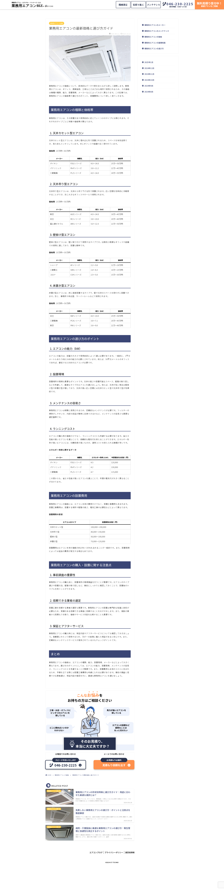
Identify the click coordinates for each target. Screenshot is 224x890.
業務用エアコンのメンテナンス (156, 31)
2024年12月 (149, 68)
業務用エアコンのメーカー (154, 25)
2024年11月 (149, 74)
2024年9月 (148, 85)
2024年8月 (148, 91)
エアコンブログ (96, 852)
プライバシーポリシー (114, 852)
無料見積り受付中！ (209, 4)
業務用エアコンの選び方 (154, 48)
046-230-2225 (179, 4)
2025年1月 (148, 62)
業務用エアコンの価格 (56, 23)
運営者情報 (130, 852)
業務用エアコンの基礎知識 (154, 42)
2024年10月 (149, 80)
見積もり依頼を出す (114, 765)
